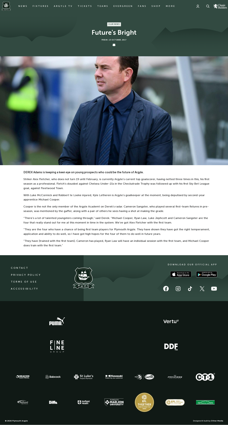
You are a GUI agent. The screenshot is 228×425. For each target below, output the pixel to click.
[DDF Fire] (171, 346)
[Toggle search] (207, 6)
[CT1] (205, 377)
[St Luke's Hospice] (83, 376)
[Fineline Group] (57, 346)
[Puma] (57, 321)
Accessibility (24, 288)
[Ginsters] (144, 377)
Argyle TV (63, 6)
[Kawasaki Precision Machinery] (114, 376)
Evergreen (123, 6)
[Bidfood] (22, 402)
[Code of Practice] (144, 402)
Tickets (85, 6)
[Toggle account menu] (198, 6)
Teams (102, 6)
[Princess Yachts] (175, 377)
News (23, 6)
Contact (19, 267)
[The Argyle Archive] (205, 402)
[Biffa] (53, 402)
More (170, 6)
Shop (156, 6)
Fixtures (41, 6)
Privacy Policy (26, 274)
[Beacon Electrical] (22, 376)
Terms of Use (24, 281)
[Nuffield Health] (83, 402)
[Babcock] (53, 377)
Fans (142, 6)
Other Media (217, 421)
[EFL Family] (175, 402)
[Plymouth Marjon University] (114, 402)
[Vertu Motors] (171, 321)
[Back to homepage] (6, 6)
